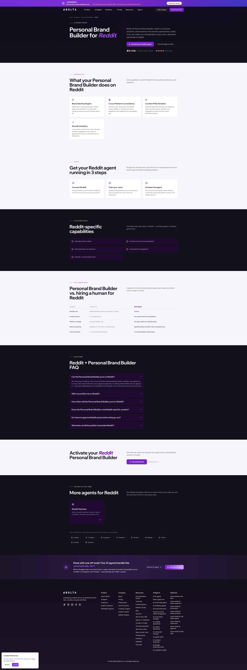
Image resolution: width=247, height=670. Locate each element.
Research (139, 614)
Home (71, 17)
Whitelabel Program (107, 609)
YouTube (76, 542)
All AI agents (157, 596)
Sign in (140, 10)
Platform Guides (141, 607)
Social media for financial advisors (175, 602)
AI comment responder (157, 641)
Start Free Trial (176, 10)
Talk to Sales (161, 10)
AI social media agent (160, 602)
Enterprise (104, 602)
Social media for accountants (175, 607)
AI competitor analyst (160, 650)
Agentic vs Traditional (142, 620)
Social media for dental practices (175, 612)
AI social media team (159, 609)
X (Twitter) (91, 537)
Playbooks (139, 641)
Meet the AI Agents (153, 567)
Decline (7, 665)
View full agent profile (165, 44)
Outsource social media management (159, 613)
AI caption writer (158, 637)
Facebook (121, 537)
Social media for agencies (175, 627)
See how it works (174, 3)
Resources (129, 10)
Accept (15, 665)
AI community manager (157, 633)
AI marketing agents (159, 606)
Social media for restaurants (175, 622)
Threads (136, 537)
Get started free (138, 462)
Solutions (108, 10)
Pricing (119, 10)
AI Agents (98, 10)
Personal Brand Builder (87, 17)
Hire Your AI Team (175, 567)
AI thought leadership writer (158, 646)
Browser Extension (107, 606)
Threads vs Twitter (141, 623)
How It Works (105, 596)
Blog (137, 611)
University (139, 601)
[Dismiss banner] (184, 3)
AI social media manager (158, 618)
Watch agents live (158, 599)
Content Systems (141, 604)
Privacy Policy (122, 602)
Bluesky (149, 537)
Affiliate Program (123, 615)
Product (87, 10)
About (120, 596)
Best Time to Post (141, 629)
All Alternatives (140, 635)
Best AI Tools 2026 (141, 617)
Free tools (139, 645)
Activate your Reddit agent (141, 44)
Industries (139, 638)
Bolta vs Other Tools (142, 632)
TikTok (163, 537)
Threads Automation (142, 626)
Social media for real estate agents (176, 617)
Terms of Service (123, 606)
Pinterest (90, 542)
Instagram (106, 537)
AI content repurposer (156, 628)
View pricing (153, 462)
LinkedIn (76, 537)
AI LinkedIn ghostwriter (156, 623)
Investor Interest (123, 612)
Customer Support (124, 609)
